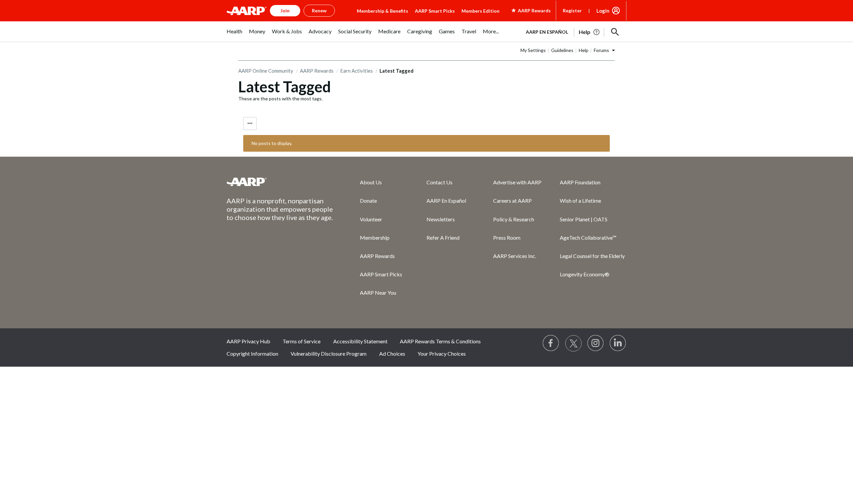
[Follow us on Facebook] (551, 343)
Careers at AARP (512, 200)
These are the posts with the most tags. (280, 98)
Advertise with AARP (517, 182)
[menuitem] (234, 35)
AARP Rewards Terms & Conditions (440, 341)
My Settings (533, 50)
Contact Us (439, 182)
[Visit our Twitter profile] (573, 343)
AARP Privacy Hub (248, 341)
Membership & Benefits (382, 11)
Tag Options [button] (250, 123)
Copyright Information (252, 353)
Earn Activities (356, 71)
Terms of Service (302, 341)
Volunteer (371, 219)
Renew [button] (319, 10)
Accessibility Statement (360, 341)
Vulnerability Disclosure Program (329, 353)
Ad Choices (392, 353)
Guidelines (562, 50)
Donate (368, 200)
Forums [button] (601, 50)
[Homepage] (247, 11)
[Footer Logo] (280, 182)
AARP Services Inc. (514, 256)
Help (583, 50)
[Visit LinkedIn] (618, 343)
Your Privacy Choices (442, 353)
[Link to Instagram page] (595, 343)
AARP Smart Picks (435, 11)
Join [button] (285, 10)
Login (602, 11)
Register (572, 10)
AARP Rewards (317, 71)
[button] (615, 32)
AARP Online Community (265, 71)
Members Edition (480, 11)
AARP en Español (547, 32)
